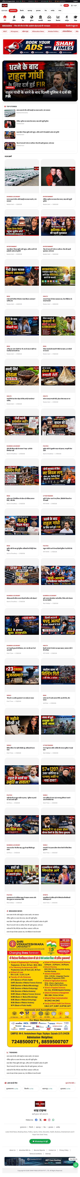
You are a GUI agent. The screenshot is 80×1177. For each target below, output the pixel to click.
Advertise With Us (24, 1150)
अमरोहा (52, 10)
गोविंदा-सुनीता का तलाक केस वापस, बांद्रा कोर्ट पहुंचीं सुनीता (22, 918)
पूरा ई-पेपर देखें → (70, 1083)
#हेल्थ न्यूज (25, 31)
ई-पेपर (66, 5)
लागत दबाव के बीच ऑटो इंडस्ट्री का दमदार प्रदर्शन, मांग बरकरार (23, 915)
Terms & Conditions (35, 1153)
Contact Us (52, 1150)
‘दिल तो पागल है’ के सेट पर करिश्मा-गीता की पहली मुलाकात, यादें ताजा (25, 925)
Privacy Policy (63, 1150)
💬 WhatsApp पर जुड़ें (40, 1141)
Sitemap (48, 1153)
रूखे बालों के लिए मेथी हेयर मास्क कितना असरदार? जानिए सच (23, 928)
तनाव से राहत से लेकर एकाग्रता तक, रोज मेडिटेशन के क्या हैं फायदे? (24, 932)
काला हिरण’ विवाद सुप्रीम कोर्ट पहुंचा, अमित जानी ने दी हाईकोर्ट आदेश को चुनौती (27, 921)
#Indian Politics (53, 31)
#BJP (5, 31)
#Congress (14, 31)
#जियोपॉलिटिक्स (67, 31)
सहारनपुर (30, 10)
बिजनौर (22, 10)
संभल (60, 10)
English (76, 1)
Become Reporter (39, 1150)
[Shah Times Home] (5, 5)
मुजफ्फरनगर (13, 10)
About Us (12, 1150)
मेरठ (46, 10)
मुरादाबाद (38, 10)
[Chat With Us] (75, 1165)
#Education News (38, 31)
